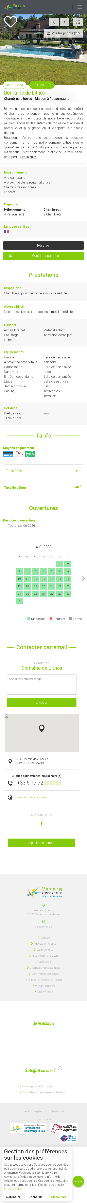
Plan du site (57, 1111)
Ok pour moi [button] (59, 1197)
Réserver (43, 245)
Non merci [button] (13, 1197)
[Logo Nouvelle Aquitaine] (64, 1128)
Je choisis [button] (35, 1197)
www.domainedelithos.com (34, 797)
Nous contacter (43, 1119)
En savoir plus (13, 1188)
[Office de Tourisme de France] (68, 1138)
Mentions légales (32, 1111)
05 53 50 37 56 (43, 926)
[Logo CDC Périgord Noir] (28, 1128)
